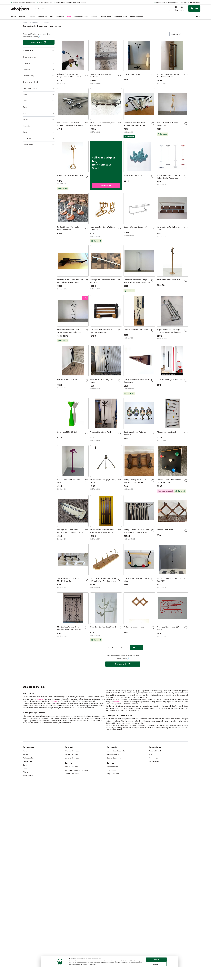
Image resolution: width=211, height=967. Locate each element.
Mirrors (25, 754)
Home (25, 23)
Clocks (25, 768)
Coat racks (45, 23)
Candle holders (28, 761)
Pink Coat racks (112, 767)
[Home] (20, 8)
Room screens (28, 775)
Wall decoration (28, 758)
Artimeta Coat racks (72, 751)
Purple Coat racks (113, 774)
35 (127, 647)
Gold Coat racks (112, 770)
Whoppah (53, 701)
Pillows (25, 772)
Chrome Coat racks (114, 758)
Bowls (25, 765)
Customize (155, 964)
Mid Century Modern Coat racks (76, 770)
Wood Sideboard (155, 751)
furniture (40, 699)
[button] (144, 2)
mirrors (117, 702)
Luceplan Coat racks (72, 758)
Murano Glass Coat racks (116, 751)
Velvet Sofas (153, 758)
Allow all (156, 959)
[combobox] (103, 8)
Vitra (150, 754)
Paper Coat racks (113, 754)
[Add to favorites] (86, 75)
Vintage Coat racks (71, 767)
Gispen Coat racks (71, 754)
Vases (25, 751)
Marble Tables (154, 761)
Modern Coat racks (72, 774)
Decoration (34, 23)
